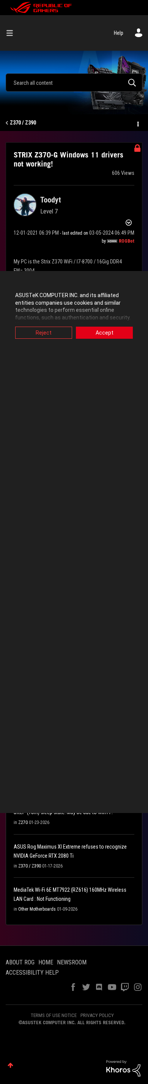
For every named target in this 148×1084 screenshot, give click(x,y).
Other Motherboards (37, 909)
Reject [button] (44, 333)
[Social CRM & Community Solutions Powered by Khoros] (123, 1068)
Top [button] (10, 1065)
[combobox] (74, 82)
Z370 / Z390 (23, 123)
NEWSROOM (72, 962)
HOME (45, 962)
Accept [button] (104, 333)
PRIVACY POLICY (97, 1015)
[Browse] (12, 32)
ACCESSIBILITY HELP (32, 972)
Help (118, 33)
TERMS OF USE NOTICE (54, 1015)
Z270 (23, 822)
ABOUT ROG (20, 962)
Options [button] (137, 123)
